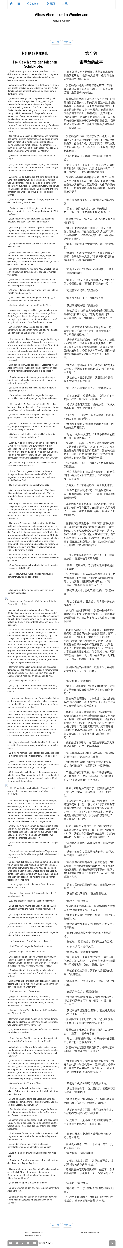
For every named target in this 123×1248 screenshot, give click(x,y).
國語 (52, 3)
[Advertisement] (62, 29)
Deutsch (34, 3)
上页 (56, 42)
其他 (65, 3)
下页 (66, 42)
